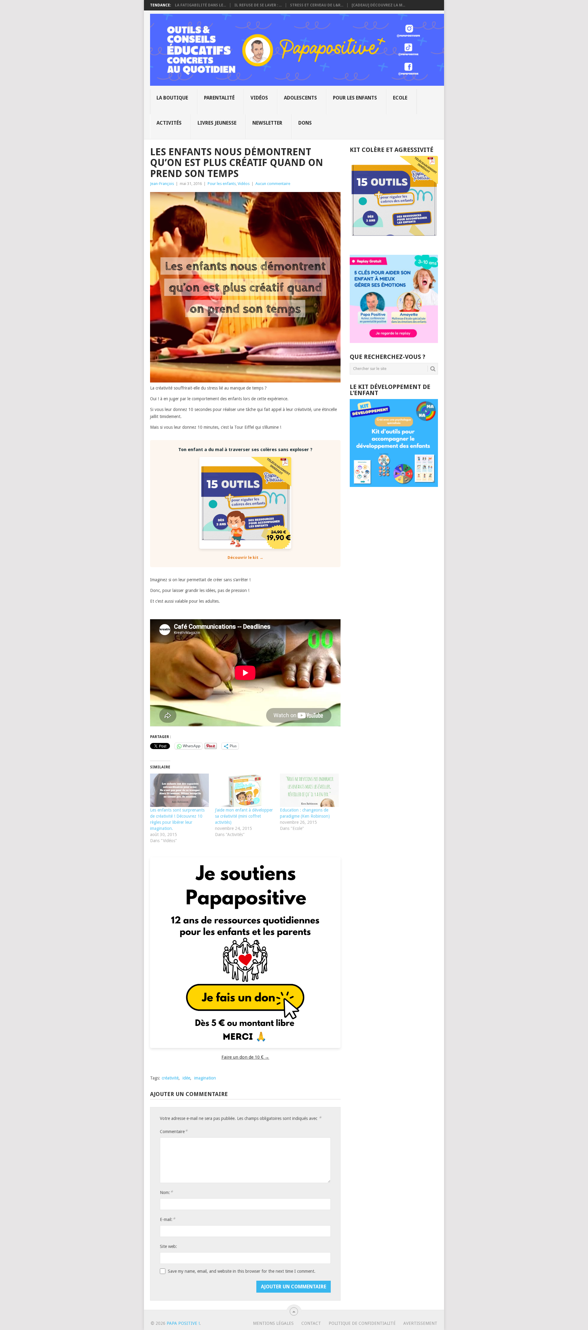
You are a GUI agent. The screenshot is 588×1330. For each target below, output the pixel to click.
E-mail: (167, 1219)
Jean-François (162, 183)
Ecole (400, 98)
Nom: (166, 1192)
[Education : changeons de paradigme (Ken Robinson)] (309, 790)
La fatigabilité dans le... (200, 5)
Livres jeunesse (217, 123)
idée (186, 1078)
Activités (169, 123)
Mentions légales (273, 1323)
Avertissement (420, 1323)
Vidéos (259, 98)
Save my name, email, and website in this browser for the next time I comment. (241, 1271)
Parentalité (219, 98)
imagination (205, 1078)
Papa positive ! (183, 1323)
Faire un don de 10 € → (245, 1057)
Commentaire (173, 1131)
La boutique (172, 98)
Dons (305, 123)
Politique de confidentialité (362, 1323)
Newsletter (267, 123)
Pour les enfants (355, 98)
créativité (170, 1078)
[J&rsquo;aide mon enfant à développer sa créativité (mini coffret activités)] (244, 790)
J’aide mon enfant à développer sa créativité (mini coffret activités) (244, 816)
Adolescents (300, 98)
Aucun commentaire (272, 183)
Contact (311, 1323)
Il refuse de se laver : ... (258, 5)
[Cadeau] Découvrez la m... (378, 5)
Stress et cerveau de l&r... (316, 5)
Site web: (168, 1246)
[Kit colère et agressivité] (394, 242)
